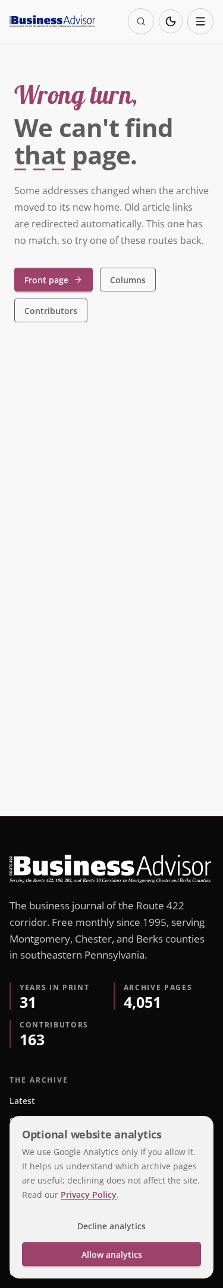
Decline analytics (111, 1226)
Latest (22, 1100)
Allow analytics (111, 1254)
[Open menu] (200, 21)
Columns (128, 279)
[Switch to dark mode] (171, 21)
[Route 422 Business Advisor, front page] (52, 21)
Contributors (50, 310)
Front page (46, 279)
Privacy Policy (89, 1194)
